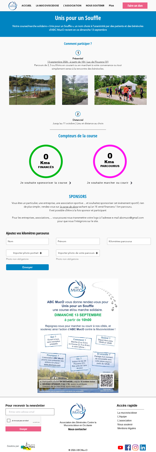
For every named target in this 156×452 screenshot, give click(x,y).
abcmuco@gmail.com (131, 217)
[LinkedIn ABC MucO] (143, 447)
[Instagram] (135, 447)
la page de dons (69, 206)
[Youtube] (120, 447)
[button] (27, 253)
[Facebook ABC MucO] (128, 447)
